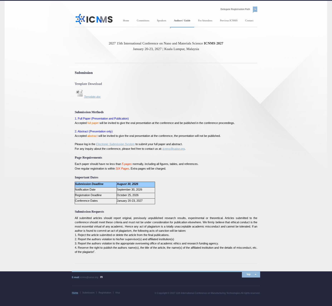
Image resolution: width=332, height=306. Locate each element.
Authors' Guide (182, 20)
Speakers (161, 20)
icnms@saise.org (174, 148)
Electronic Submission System (115, 144)
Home (126, 20)
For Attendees (205, 20)
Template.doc (92, 96)
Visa (117, 292)
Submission (88, 292)
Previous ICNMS (228, 20)
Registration (105, 292)
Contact (249, 20)
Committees (143, 20)
